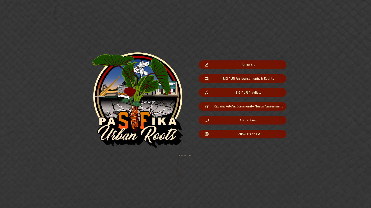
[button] (242, 64)
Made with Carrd (185, 155)
